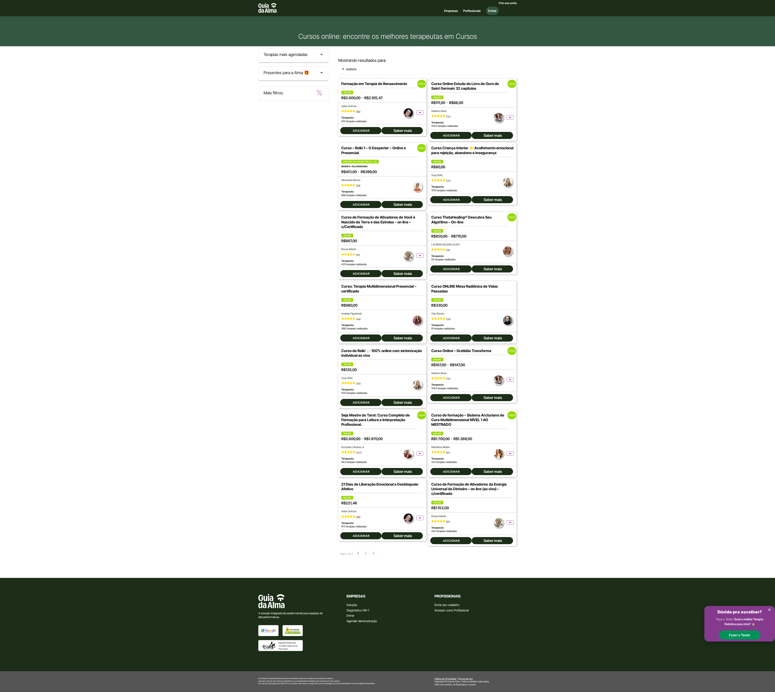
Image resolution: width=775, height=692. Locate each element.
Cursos (351, 69)
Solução (352, 605)
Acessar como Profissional (452, 610)
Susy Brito (437, 175)
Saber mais (403, 130)
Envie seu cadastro (447, 605)
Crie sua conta (508, 3)
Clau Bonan (437, 313)
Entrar (350, 615)
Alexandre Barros (350, 180)
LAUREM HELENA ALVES (445, 244)
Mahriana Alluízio (440, 447)
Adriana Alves (438, 111)
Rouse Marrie (348, 249)
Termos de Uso (465, 678)
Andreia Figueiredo (351, 313)
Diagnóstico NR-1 (358, 610)
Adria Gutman (349, 106)
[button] (739, 635)
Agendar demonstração (362, 621)
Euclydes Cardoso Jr (352, 447)
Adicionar (361, 130)
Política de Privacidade (445, 678)
